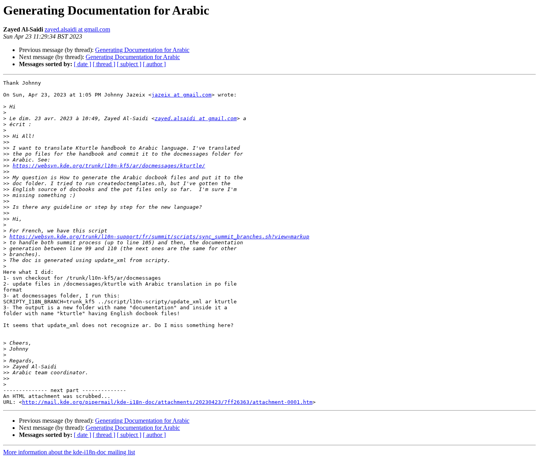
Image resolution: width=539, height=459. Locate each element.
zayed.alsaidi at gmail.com (77, 29)
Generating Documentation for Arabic (142, 49)
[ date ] (82, 64)
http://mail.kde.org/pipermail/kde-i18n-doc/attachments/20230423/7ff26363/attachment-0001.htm (167, 402)
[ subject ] (129, 64)
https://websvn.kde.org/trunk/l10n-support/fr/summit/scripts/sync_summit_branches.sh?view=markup (159, 237)
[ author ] (154, 64)
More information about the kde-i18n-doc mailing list (69, 452)
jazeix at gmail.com (181, 95)
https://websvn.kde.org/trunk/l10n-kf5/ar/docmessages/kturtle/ (109, 166)
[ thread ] (104, 64)
